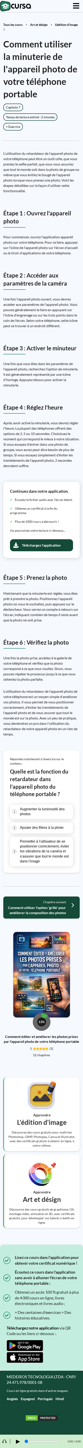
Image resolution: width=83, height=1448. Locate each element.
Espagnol (28, 1399)
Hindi (60, 1399)
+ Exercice (13, 127)
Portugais (45, 1399)
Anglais (12, 1399)
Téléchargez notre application (33, 1327)
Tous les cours (13, 25)
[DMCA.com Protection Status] (41, 1418)
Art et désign (39, 25)
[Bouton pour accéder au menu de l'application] (76, 6)
